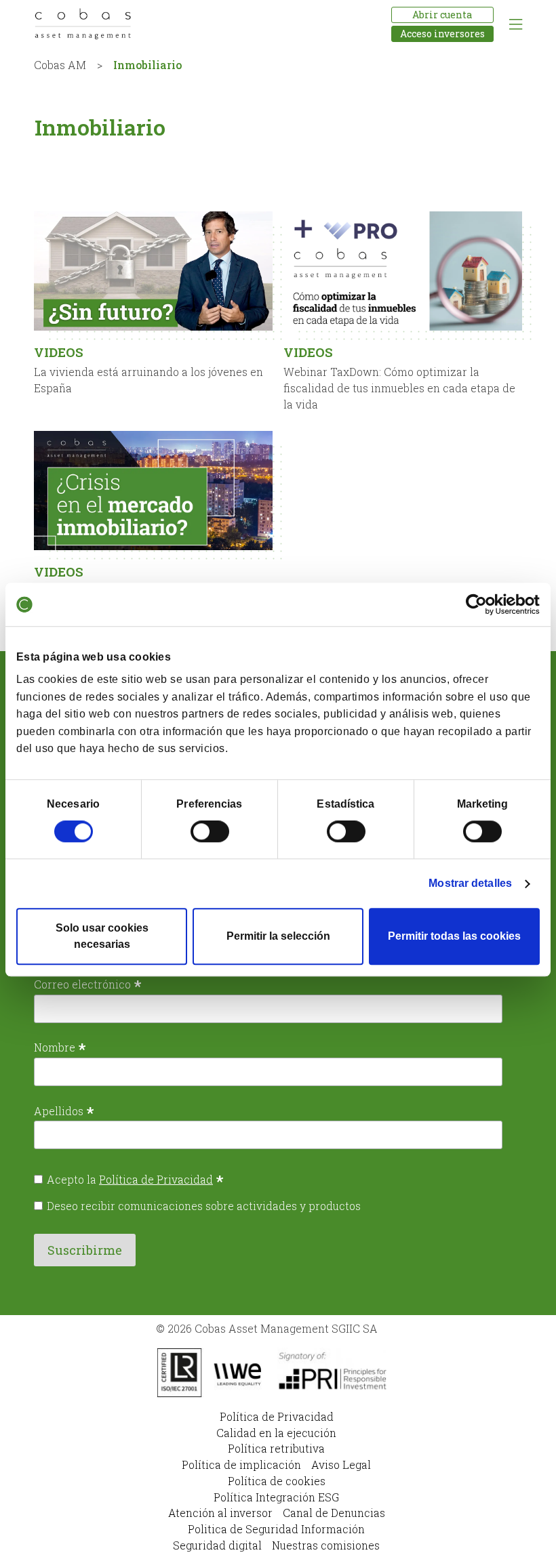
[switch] (210, 831)
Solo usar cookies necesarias (102, 936)
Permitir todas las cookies (454, 936)
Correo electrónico (88, 984)
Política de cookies (276, 1481)
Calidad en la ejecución (276, 1433)
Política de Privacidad (156, 1179)
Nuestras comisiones (326, 1545)
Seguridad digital (217, 1545)
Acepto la (135, 1179)
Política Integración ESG (276, 1497)
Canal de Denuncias (334, 1512)
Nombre (60, 1047)
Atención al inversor (220, 1512)
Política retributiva (276, 1448)
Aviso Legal (341, 1464)
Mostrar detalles (470, 883)
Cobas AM (60, 65)
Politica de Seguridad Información (276, 1529)
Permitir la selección (278, 936)
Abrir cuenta (442, 14)
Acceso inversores (442, 33)
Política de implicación (241, 1464)
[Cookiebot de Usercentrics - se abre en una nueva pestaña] (480, 604)
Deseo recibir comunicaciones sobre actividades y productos (204, 1206)
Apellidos (64, 1110)
